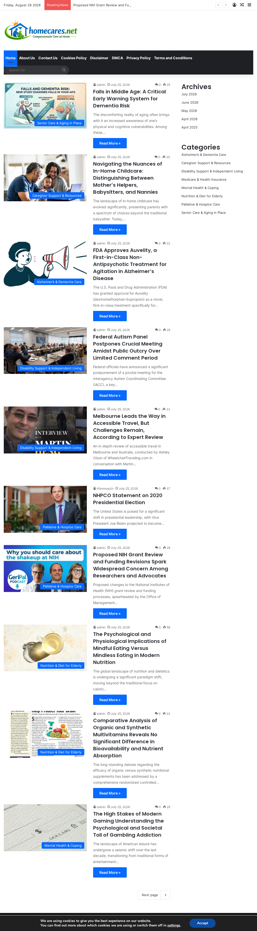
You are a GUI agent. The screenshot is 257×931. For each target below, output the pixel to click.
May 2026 (189, 111)
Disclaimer (99, 58)
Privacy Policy (138, 58)
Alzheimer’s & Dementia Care (203, 155)
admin (101, 85)
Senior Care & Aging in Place (203, 213)
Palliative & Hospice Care (200, 204)
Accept (202, 923)
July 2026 (189, 94)
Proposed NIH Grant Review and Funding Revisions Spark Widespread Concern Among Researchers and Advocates (163, 5)
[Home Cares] (41, 30)
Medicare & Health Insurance (204, 179)
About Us (27, 58)
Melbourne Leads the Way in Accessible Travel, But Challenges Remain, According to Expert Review (129, 427)
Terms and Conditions (173, 58)
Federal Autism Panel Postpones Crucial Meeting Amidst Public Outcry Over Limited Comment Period (127, 347)
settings (173, 925)
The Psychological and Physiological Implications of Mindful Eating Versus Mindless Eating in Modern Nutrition (129, 648)
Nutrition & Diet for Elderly (202, 196)
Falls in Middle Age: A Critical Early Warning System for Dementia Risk (129, 98)
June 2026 (189, 102)
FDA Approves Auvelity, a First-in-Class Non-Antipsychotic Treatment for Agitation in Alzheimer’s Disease (130, 264)
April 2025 (189, 127)
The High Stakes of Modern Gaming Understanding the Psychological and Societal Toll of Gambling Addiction (128, 824)
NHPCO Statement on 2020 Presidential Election (127, 499)
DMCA (117, 58)
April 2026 (189, 119)
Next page (150, 895)
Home (11, 58)
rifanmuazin (105, 488)
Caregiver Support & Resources (206, 163)
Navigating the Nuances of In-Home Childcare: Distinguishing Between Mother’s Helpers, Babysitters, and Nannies (127, 177)
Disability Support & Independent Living (212, 171)
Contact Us (47, 58)
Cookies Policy (74, 58)
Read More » (109, 143)
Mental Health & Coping (200, 188)
